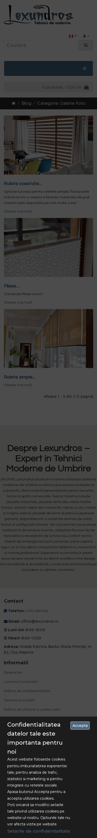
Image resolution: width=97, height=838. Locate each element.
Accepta (80, 725)
